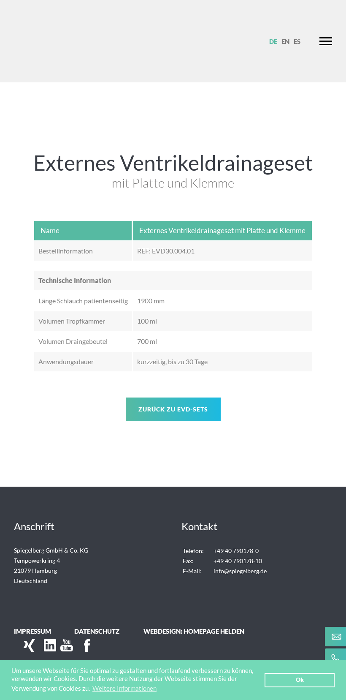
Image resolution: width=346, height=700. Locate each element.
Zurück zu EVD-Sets (173, 409)
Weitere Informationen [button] (124, 688)
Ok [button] (300, 679)
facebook (81, 645)
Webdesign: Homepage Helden (193, 631)
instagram (98, 645)
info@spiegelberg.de (240, 571)
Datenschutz (96, 631)
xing (26, 645)
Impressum (32, 631)
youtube (64, 645)
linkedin (47, 645)
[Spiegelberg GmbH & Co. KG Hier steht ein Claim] (50, 41)
